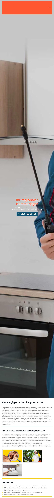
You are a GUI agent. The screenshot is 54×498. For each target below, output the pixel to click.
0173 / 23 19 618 (28, 214)
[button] (49, 7)
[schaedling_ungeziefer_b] (32, 455)
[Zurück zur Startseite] (10, 7)
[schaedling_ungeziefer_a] (12, 455)
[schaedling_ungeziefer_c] (12, 470)
